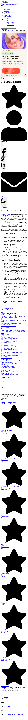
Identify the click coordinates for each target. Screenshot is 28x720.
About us (6, 697)
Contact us (6, 698)
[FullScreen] (2, 145)
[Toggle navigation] (17, 4)
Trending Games (8, 15)
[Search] (15, 28)
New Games (7, 9)
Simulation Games (8, 12)
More (5, 19)
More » (2, 312)
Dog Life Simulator (6, 214)
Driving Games (7, 18)
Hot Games (6, 11)
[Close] (1, 7)
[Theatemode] (2, 143)
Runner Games (10, 25)
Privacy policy (7, 706)
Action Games (10, 22)
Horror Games (10, 20)
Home (2, 30)
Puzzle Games (7, 16)
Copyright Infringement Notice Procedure (14, 714)
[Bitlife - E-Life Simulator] (9, 4)
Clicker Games (10, 23)
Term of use (7, 707)
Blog (5, 699)
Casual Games (7, 14)
